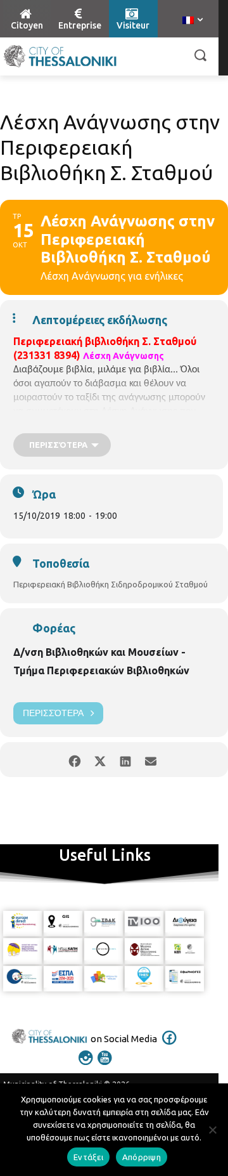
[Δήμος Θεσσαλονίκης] (60, 56)
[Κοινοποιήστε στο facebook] (74, 759)
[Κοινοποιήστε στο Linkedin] (125, 759)
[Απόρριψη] (212, 1129)
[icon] (169, 1046)
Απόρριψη (141, 1157)
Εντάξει (88, 1157)
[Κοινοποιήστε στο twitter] (100, 759)
